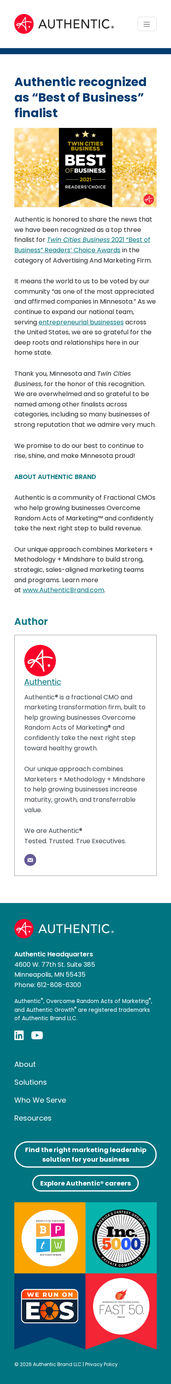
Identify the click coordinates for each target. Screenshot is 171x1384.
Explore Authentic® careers (85, 1183)
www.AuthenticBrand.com (63, 590)
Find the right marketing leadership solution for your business (85, 1154)
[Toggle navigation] (147, 24)
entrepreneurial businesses (81, 322)
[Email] (30, 860)
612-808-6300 (59, 984)
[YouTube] (37, 1035)
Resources (33, 1118)
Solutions (30, 1082)
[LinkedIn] (19, 1035)
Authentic (42, 682)
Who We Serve (40, 1100)
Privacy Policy (101, 1364)
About (25, 1064)
